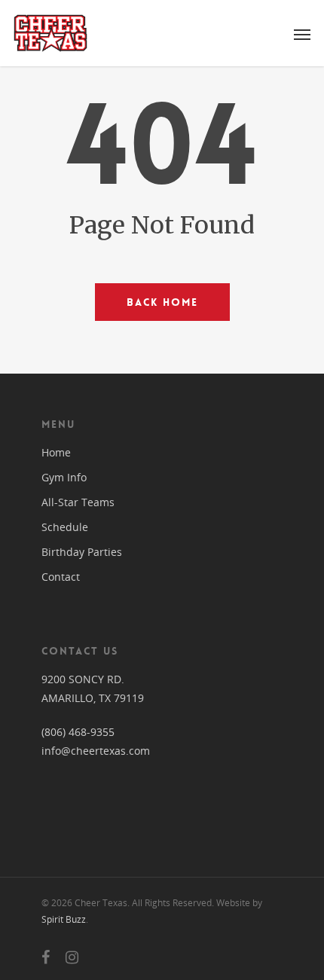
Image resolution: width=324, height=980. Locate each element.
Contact (60, 576)
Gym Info (64, 477)
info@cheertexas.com (95, 750)
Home (56, 452)
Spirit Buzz (63, 919)
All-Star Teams (78, 502)
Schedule (64, 527)
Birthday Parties (81, 552)
